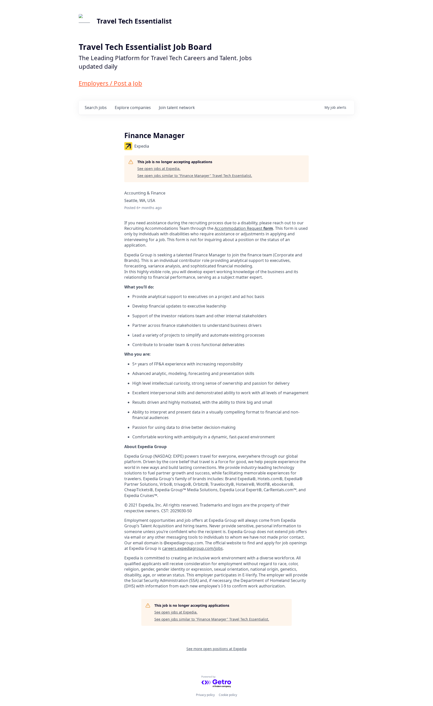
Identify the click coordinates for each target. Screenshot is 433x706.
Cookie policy (228, 695)
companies (133, 107)
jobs (96, 107)
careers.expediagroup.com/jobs (192, 548)
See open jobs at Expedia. (158, 168)
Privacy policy (205, 695)
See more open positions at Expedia (216, 648)
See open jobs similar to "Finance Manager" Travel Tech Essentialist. (194, 175)
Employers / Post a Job (110, 83)
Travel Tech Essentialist (134, 21)
